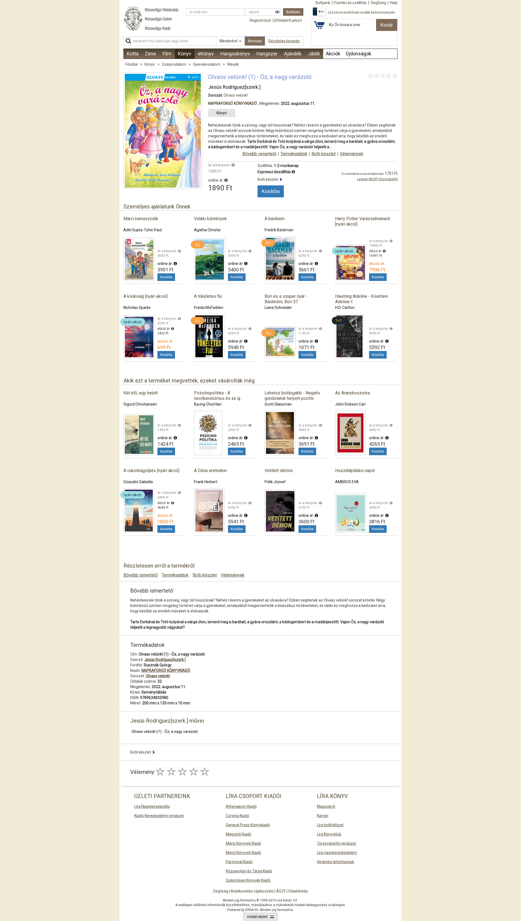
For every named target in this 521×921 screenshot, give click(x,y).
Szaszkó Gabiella (138, 482)
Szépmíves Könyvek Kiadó (248, 880)
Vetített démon (279, 470)
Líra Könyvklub (329, 834)
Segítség (220, 891)
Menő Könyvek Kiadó (243, 852)
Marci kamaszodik (140, 218)
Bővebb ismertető (259, 153)
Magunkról (326, 806)
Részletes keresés (284, 41)
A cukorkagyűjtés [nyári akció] (151, 470)
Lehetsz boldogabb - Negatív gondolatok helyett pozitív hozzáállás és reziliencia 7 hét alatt (293, 401)
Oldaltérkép (298, 891)
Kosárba (270, 191)
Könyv (150, 64)
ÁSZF (281, 891)
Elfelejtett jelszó (288, 20)
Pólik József (275, 482)
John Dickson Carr (350, 404)
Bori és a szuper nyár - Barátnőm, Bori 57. (286, 299)
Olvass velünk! (236, 95)
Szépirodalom (174, 64)
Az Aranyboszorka (352, 392)
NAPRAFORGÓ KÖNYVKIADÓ (232, 103)
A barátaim (275, 218)
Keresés (255, 41)
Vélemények (351, 153)
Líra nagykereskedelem (337, 852)
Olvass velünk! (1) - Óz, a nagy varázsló (165, 731)
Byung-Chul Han (207, 404)
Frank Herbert (205, 482)
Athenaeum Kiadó (241, 806)
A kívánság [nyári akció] (145, 296)
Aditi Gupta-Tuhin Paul (142, 230)
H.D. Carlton (345, 307)
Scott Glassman (278, 404)
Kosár (386, 25)
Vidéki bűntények (210, 218)
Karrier (322, 816)
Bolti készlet (324, 153)
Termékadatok (294, 153)
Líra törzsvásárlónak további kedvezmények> (362, 12)
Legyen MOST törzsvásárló (377, 179)
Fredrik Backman (279, 230)
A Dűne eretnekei (210, 470)
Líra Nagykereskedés (152, 806)
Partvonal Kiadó (239, 862)
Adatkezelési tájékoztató (252, 891)
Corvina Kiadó (237, 816)
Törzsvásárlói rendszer (336, 843)
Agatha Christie (207, 230)
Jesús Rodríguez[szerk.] (234, 87)
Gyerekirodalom (207, 64)
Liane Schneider (278, 307)
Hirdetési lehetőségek (335, 862)
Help (394, 3)
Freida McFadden (208, 307)
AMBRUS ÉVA (347, 482)
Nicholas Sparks (137, 307)
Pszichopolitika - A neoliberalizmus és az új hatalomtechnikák (217, 398)
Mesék (233, 64)
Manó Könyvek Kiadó (243, 843)
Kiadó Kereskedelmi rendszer (159, 816)
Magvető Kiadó (238, 834)
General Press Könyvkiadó (248, 825)
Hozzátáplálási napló (355, 470)
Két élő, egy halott (140, 392)
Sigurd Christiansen (140, 404)
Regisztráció (260, 20)
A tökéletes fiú (208, 296)
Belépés (293, 12)
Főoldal (131, 64)
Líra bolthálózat (330, 825)
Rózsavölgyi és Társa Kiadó (249, 871)
